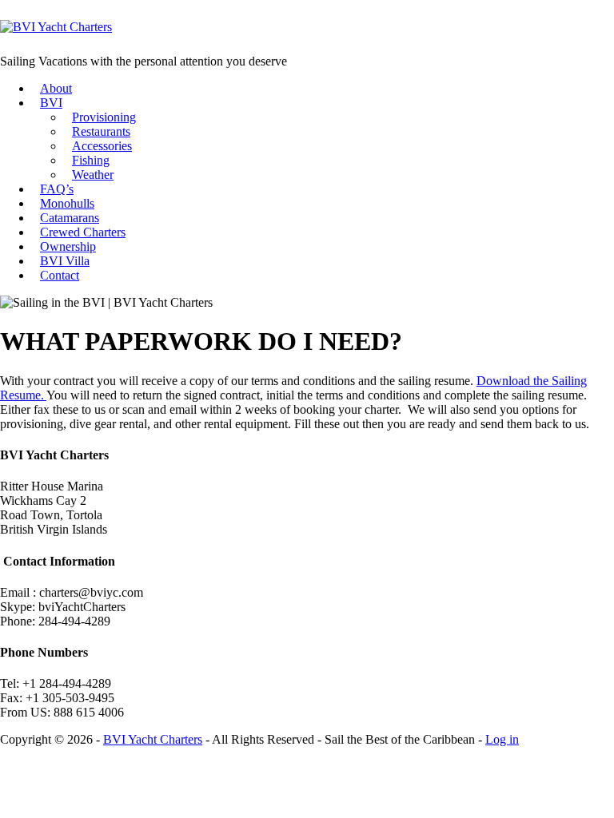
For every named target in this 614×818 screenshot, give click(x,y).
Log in (502, 739)
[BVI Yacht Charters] (56, 27)
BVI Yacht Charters (152, 739)
